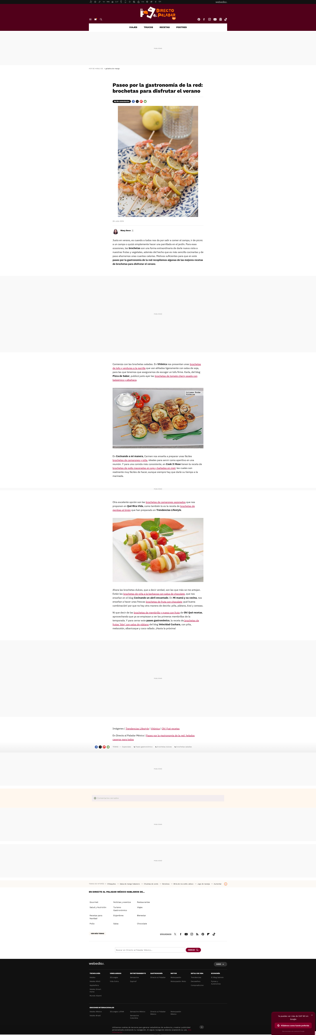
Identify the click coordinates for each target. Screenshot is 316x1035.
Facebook (204, 19)
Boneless (166, 884)
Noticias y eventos (122, 902)
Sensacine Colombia (134, 1017)
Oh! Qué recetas (171, 728)
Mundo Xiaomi (96, 996)
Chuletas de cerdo (151, 884)
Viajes (133, 27)
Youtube (215, 19)
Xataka (92, 977)
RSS (197, 934)
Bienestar (141, 915)
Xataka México (96, 1012)
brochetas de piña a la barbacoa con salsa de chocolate (154, 593)
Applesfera (94, 985)
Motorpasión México (176, 1013)
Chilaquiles (111, 884)
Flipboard (141, 101)
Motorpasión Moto (178, 981)
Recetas (165, 27)
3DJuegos (114, 977)
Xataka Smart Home (95, 990)
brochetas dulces (164, 747)
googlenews (221, 19)
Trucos (148, 27)
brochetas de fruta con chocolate (164, 601)
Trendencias (196, 977)
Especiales (126, 747)
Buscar (101, 19)
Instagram (209, 19)
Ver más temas (97, 933)
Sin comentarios (122, 101)
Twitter (137, 101)
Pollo (92, 923)
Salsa (115, 923)
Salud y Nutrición (98, 907)
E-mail (145, 101)
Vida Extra (114, 981)
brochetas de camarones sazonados (166, 502)
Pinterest (198, 19)
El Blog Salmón (217, 977)
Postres (181, 27)
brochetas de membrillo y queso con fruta (157, 612)
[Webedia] (96, 963)
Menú (90, 19)
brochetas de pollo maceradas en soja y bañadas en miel (144, 468)
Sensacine (134, 977)
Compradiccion (197, 985)
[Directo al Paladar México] (158, 13)
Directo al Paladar (158, 977)
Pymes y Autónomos (216, 982)
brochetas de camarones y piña (130, 460)
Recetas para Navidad (96, 917)
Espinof (133, 981)
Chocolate (142, 923)
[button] (127, 230)
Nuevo (95, 19)
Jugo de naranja (204, 884)
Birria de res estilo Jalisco (184, 884)
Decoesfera (195, 981)
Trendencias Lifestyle (137, 728)
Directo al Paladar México (158, 1013)
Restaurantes (143, 902)
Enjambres (118, 915)
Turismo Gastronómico (120, 908)
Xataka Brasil (95, 1015)
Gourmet (94, 902)
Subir (218, 964)
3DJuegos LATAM (117, 1012)
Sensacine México (137, 1012)
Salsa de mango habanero (130, 884)
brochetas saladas (184, 747)
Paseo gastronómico (144, 747)
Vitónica (155, 728)
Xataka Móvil (95, 981)
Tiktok (225, 19)
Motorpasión (176, 977)
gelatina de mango (113, 68)
